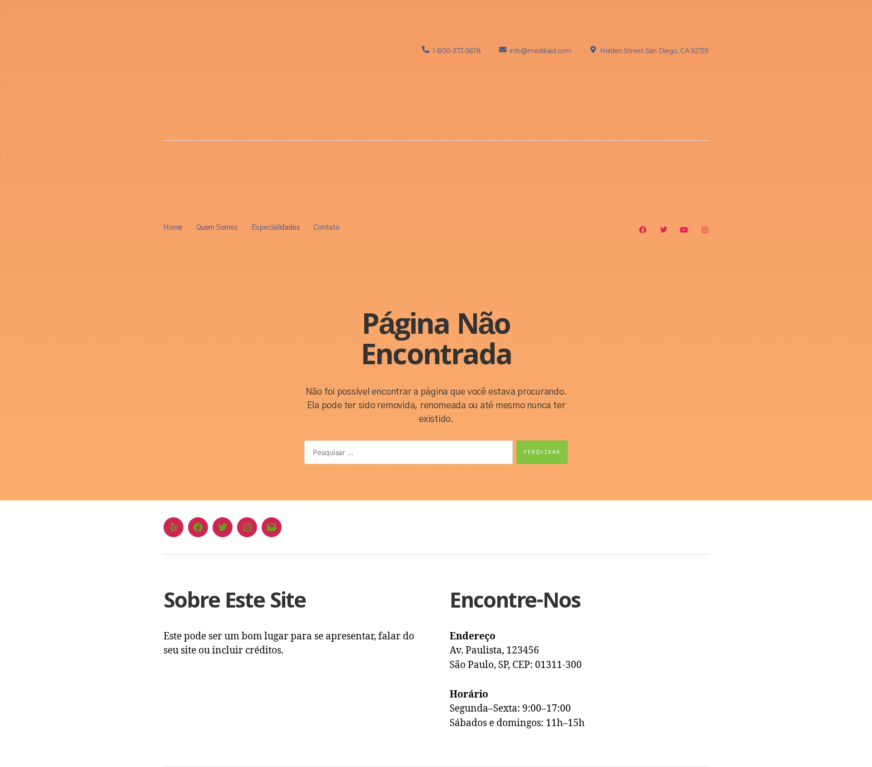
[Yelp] (173, 527)
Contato (326, 227)
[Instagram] (247, 527)
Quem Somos (217, 227)
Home (173, 227)
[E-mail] (272, 527)
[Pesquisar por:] (407, 454)
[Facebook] (198, 527)
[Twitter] (223, 527)
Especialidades (276, 227)
